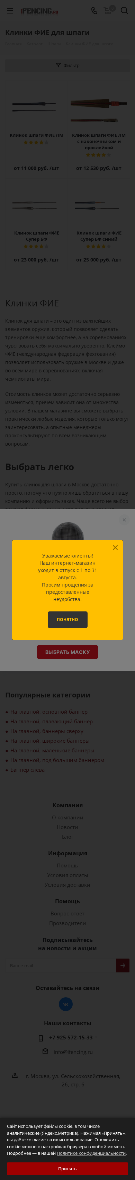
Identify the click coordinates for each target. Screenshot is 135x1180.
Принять (67, 1168)
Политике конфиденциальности (91, 1153)
